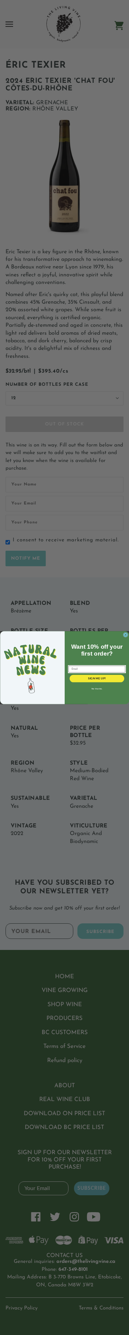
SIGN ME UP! (97, 678)
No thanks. (96, 689)
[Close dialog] (125, 635)
